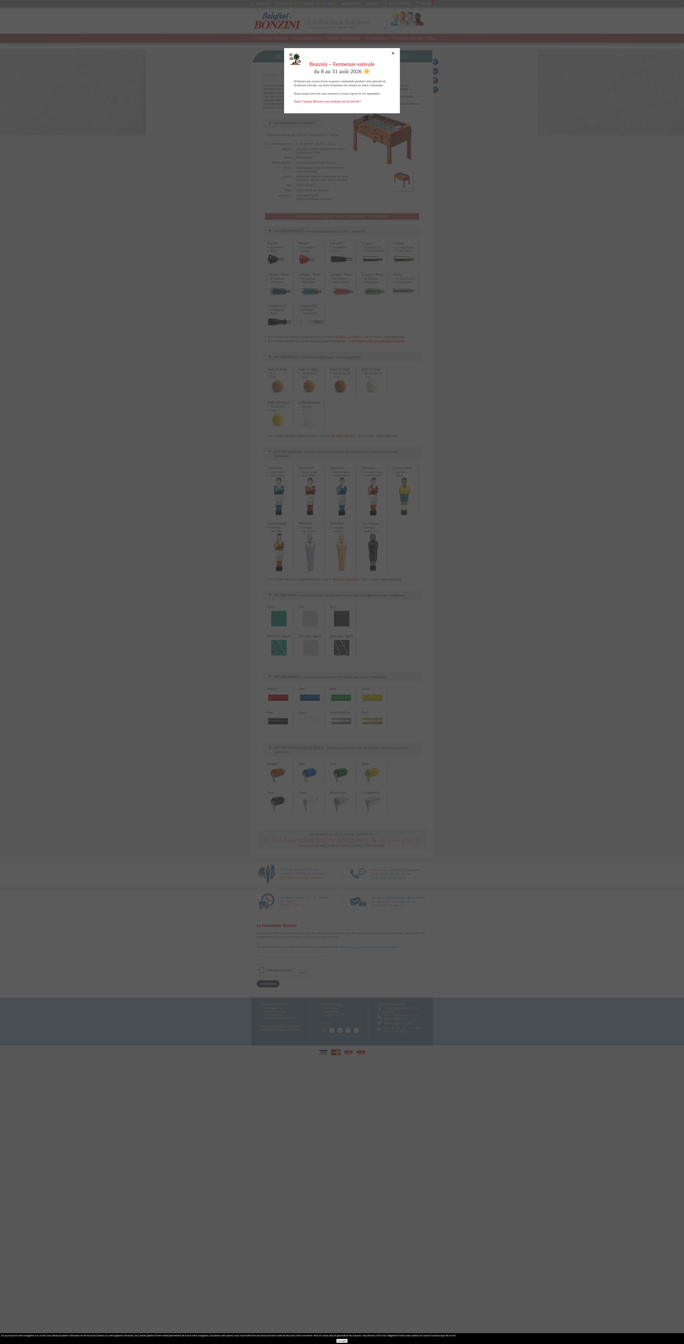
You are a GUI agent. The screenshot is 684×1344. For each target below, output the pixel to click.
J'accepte (342, 1340)
